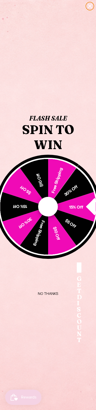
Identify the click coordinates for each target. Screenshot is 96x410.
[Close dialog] (90, 6)
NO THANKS (48, 294)
